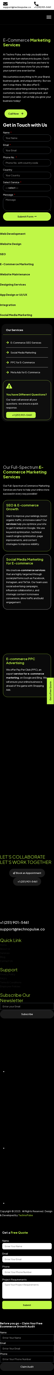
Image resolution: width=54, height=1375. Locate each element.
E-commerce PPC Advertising (20, 661)
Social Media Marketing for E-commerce (24, 561)
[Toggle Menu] (48, 17)
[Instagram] (30, 1203)
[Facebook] (30, 1148)
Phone (6, 1266)
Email (6, 144)
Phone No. (9, 157)
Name (6, 132)
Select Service (11, 182)
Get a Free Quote (50, 690)
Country (7, 169)
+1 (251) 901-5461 (22, 415)
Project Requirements (14, 1279)
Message (8, 194)
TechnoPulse (25, 1215)
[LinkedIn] (30, 1071)
